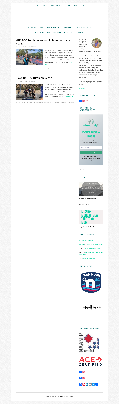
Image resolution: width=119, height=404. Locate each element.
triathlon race (69, 68)
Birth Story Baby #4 (89, 259)
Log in (71, 396)
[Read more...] (69, 96)
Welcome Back (84, 205)
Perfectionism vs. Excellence (94, 244)
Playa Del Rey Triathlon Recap (34, 78)
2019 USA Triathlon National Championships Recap (43, 41)
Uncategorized (22, 68)
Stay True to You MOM (86, 227)
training (46, 102)
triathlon (60, 68)
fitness (29, 102)
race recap (53, 68)
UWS (66, 396)
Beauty (91, 240)
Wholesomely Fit (59, 16)
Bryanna (81, 244)
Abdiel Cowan (83, 240)
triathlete (53, 102)
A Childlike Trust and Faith (88, 199)
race (34, 102)
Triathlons (21, 102)
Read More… (82, 89)
